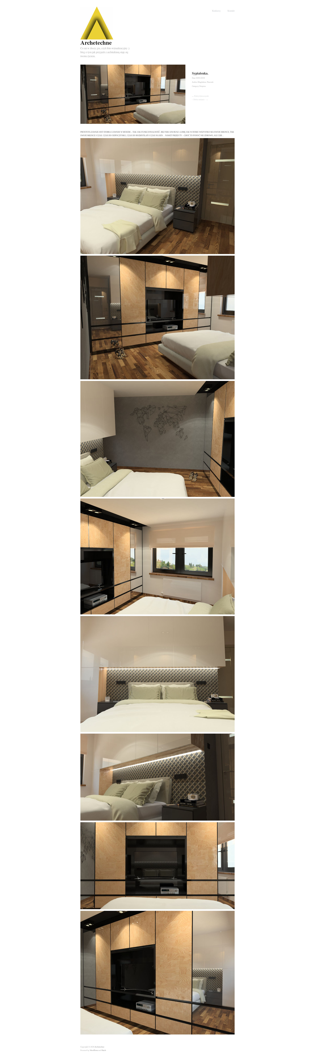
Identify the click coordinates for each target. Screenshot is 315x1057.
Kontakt (231, 11)
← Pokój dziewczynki (200, 96)
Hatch (104, 1050)
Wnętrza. (202, 86)
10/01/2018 (200, 78)
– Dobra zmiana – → (200, 99)
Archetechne (96, 42)
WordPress (94, 1050)
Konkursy (216, 11)
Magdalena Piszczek (205, 82)
